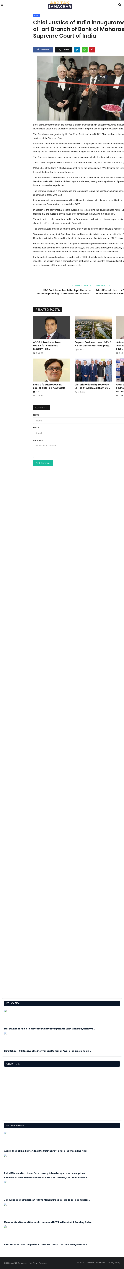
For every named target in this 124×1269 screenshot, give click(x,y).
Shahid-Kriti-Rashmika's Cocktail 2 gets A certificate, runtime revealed (45, 1177)
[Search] (119, 4)
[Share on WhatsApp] (85, 49)
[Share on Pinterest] (92, 49)
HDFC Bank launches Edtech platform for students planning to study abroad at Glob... (64, 292)
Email (36, 427)
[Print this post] (100, 49)
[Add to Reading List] (107, 49)
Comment (38, 440)
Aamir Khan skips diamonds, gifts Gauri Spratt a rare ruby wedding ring (45, 1150)
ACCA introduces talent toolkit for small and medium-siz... (47, 346)
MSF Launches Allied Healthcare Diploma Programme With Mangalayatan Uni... (49, 1028)
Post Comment (43, 463)
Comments (41, 407)
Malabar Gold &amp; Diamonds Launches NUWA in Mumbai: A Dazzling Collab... (49, 1222)
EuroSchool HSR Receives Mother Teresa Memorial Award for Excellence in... (47, 1050)
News (36, 16)
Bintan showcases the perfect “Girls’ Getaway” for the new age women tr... (47, 1244)
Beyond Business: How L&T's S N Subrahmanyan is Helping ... (93, 344)
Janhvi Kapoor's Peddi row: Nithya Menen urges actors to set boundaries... (47, 1199)
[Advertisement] (62, 1093)
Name (36, 414)
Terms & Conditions (96, 1262)
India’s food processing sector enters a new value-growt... (50, 388)
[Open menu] (2, 5)
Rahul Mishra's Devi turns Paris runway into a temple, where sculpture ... (45, 1173)
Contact (80, 1262)
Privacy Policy (114, 1262)
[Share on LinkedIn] (77, 49)
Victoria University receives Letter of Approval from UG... (92, 386)
